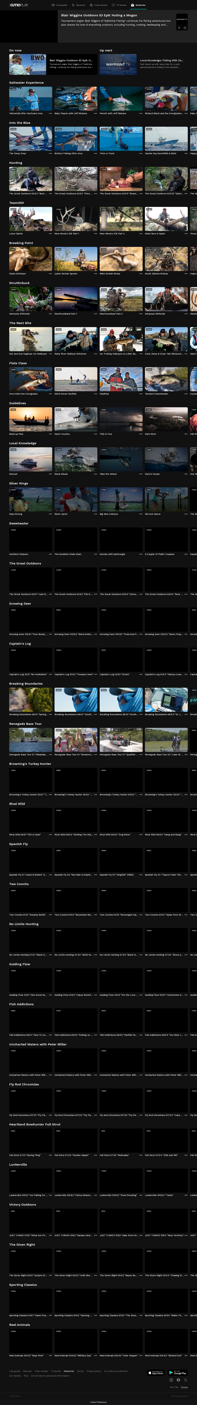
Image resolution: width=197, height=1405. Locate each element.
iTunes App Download (156, 1373)
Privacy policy (94, 1371)
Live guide (61, 5)
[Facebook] (178, 1380)
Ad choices (15, 1375)
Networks (141, 5)
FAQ (26, 1375)
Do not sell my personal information (50, 1375)
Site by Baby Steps (179, 1396)
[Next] (187, 98)
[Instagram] (171, 1380)
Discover (80, 5)
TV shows (121, 5)
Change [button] (184, 1387)
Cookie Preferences (98, 1402)
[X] (185, 1380)
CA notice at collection (116, 1371)
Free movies (100, 5)
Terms (80, 1371)
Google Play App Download (178, 1373)
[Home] (18, 5)
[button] (53, 64)
